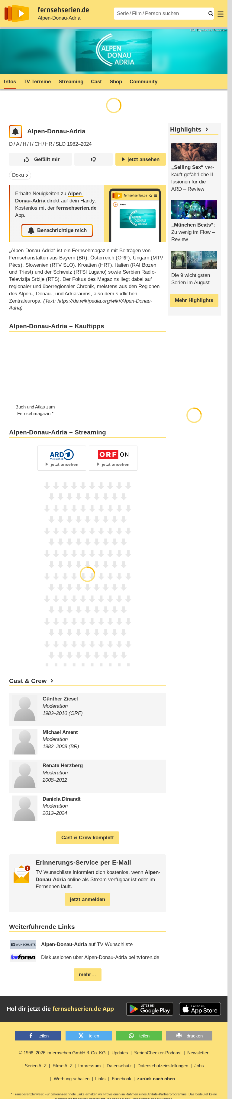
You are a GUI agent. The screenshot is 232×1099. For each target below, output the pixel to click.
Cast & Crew (28, 680)
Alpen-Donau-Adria (59, 18)
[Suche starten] (210, 14)
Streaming (71, 81)
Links (100, 1078)
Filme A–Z (62, 1065)
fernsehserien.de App (83, 1008)
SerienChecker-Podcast (158, 1052)
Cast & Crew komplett (87, 837)
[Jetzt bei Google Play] (149, 1009)
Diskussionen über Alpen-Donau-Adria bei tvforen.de (100, 957)
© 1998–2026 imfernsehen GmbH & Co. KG (62, 1052)
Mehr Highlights (194, 300)
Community (143, 81)
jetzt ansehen (143, 159)
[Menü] (220, 13)
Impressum (89, 1065)
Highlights (185, 129)
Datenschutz (119, 1065)
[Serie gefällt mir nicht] (93, 159)
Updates (119, 1052)
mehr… (87, 974)
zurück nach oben (156, 1078)
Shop (116, 81)
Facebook (121, 1078)
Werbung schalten (71, 1078)
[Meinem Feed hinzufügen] (15, 131)
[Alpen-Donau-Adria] (135, 213)
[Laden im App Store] (200, 1009)
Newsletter (197, 1052)
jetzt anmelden (87, 899)
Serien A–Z (36, 1065)
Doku (18, 175)
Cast (96, 81)
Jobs (199, 1065)
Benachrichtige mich (62, 230)
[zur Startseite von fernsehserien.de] (17, 13)
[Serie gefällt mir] (40, 159)
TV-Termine (37, 81)
